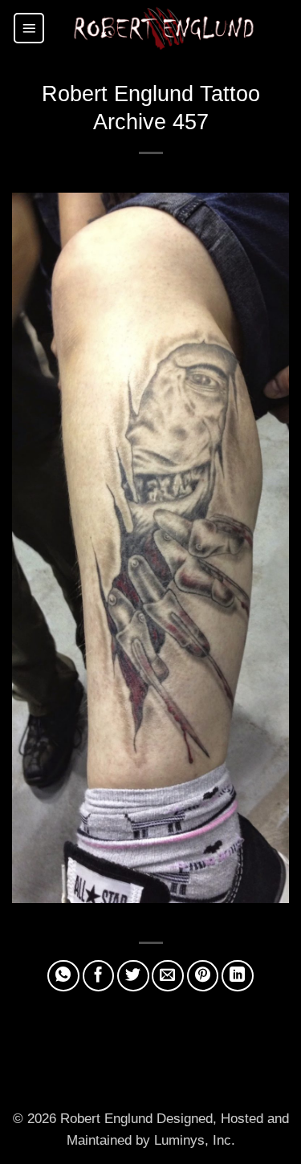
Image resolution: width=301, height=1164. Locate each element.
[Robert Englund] (164, 28)
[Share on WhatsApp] (63, 976)
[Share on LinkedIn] (238, 976)
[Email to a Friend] (168, 976)
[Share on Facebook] (99, 976)
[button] (29, 28)
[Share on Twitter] (133, 976)
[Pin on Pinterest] (203, 976)
